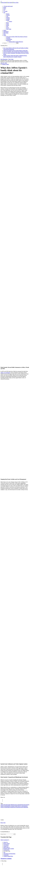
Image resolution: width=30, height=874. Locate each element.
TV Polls (5, 11)
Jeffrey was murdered (5, 372)
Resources (8, 40)
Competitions (9, 39)
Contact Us (5, 846)
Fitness (10, 21)
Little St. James (21, 806)
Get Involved (6, 849)
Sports (7, 25)
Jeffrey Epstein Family (13, 806)
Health (7, 20)
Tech (7, 26)
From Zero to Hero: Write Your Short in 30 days (16, 36)
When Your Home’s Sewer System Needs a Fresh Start (15, 50)
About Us (5, 842)
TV (4, 10)
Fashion (8, 17)
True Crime (8, 29)
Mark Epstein (10, 807)
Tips (4, 852)
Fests (4, 34)
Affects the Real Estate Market (7, 804)
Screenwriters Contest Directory (16, 41)
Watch (4, 30)
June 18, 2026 (4, 63)
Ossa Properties (16, 807)
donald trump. (23, 804)
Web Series (5, 32)
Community (6, 854)
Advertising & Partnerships (9, 853)
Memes (7, 13)
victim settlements (24, 807)
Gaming (8, 18)
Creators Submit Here (8, 856)
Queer (7, 24)
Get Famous (6, 844)
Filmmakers (6, 31)
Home (4, 7)
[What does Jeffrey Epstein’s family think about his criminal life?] (10, 819)
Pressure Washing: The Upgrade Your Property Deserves (15, 51)
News (4, 8)
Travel (7, 27)
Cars (7, 16)
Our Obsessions (4, 59)
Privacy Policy (6, 843)
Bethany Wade (5, 64)
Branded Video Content (8, 848)
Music (7, 22)
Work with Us (6, 847)
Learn (4, 35)
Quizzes (8, 15)
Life (4, 12)
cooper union (17, 804)
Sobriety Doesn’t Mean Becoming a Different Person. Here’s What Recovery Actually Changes (15, 56)
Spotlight (8, 37)
